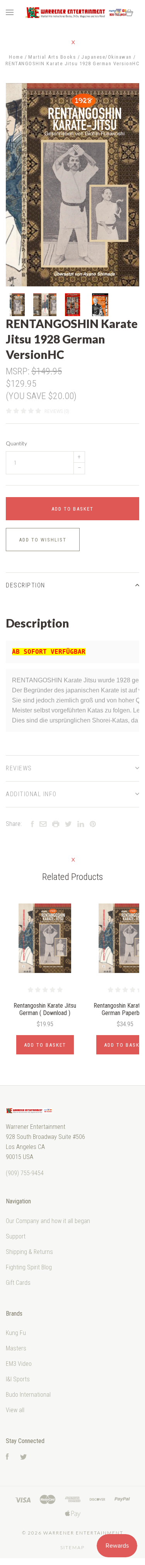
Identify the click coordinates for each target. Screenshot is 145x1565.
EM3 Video (19, 1363)
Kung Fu (16, 1333)
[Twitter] (23, 1457)
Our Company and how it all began (48, 1221)
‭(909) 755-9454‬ (25, 1173)
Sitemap (72, 1547)
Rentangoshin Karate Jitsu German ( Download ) (45, 1009)
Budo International (28, 1394)
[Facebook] (7, 1457)
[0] (129, 12)
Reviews (19, 768)
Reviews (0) (56, 411)
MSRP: (18, 371)
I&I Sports (18, 1379)
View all (15, 1410)
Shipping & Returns (29, 1251)
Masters (16, 1348)
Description (25, 585)
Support (16, 1236)
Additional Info (31, 794)
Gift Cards (18, 1282)
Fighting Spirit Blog (29, 1267)
